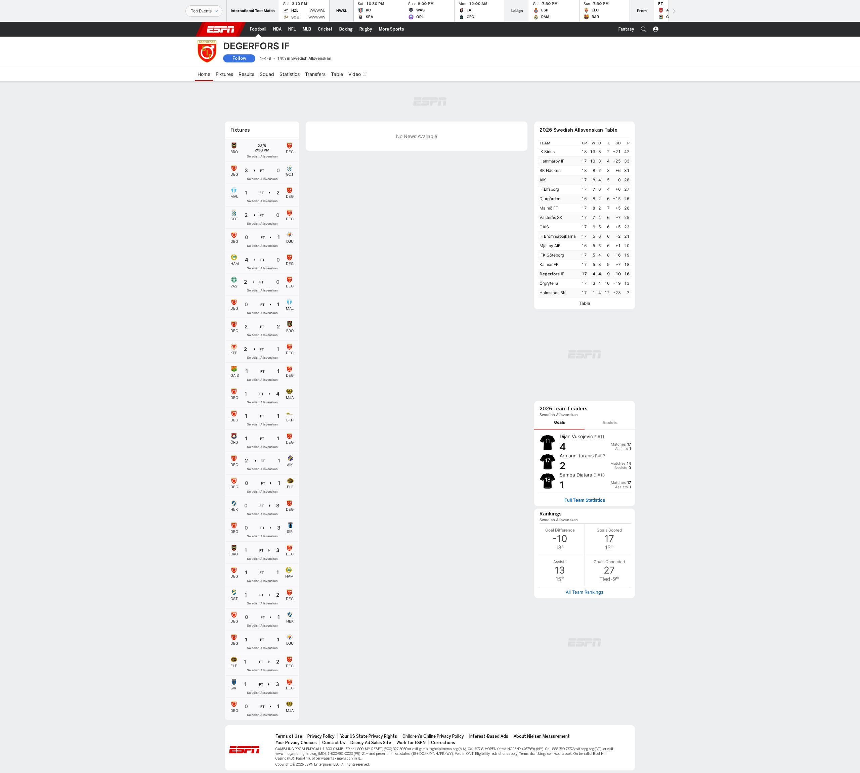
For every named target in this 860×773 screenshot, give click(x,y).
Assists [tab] (609, 422)
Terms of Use (288, 736)
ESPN (220, 29)
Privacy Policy (321, 736)
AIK (543, 179)
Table (584, 303)
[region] (584, 218)
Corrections (443, 742)
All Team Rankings (584, 592)
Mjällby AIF (550, 245)
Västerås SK (551, 217)
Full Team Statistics (584, 500)
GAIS (544, 226)
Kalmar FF (549, 264)
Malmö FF (549, 208)
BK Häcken (550, 170)
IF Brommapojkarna (558, 236)
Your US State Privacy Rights (368, 736)
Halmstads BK (553, 292)
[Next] (674, 11)
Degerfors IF (552, 273)
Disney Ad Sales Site (370, 742)
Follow (239, 58)
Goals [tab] (559, 422)
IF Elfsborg (549, 189)
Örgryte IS (549, 283)
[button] (643, 29)
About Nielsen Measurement (542, 736)
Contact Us (333, 742)
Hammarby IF (552, 161)
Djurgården (550, 198)
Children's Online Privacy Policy (433, 736)
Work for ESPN (411, 742)
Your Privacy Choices (296, 742)
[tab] (559, 422)
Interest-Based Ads (488, 736)
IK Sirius (547, 151)
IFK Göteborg (552, 255)
